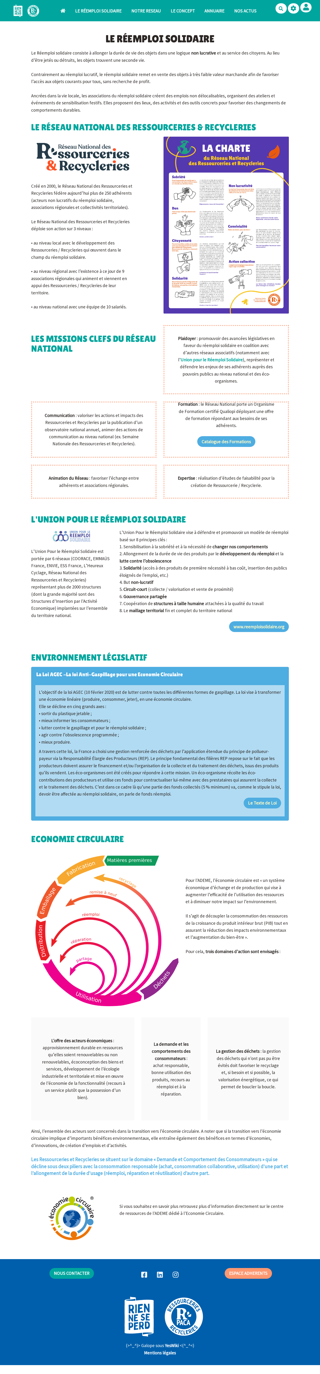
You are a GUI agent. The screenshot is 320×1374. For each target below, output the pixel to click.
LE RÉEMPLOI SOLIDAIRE (98, 11)
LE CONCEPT (183, 11)
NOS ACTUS (245, 11)
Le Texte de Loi (262, 803)
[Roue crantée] (293, 8)
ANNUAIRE (214, 11)
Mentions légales (160, 1353)
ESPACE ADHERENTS (248, 1273)
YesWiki (172, 1345)
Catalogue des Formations (226, 441)
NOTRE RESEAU (146, 11)
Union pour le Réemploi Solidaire (212, 359)
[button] (306, 7)
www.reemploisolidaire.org (259, 626)
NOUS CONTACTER (71, 1273)
